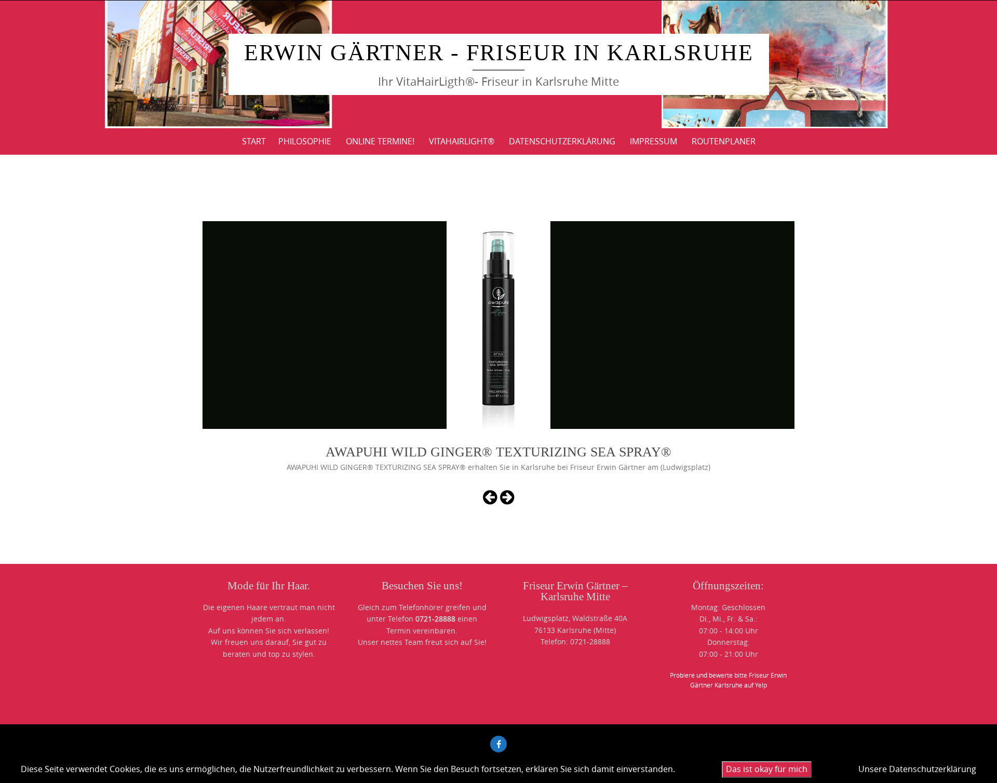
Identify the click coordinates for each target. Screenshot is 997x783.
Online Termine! (380, 141)
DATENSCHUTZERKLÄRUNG (562, 141)
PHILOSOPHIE (304, 141)
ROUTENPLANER (724, 141)
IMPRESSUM (653, 141)
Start (254, 141)
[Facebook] (498, 744)
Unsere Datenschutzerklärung (917, 769)
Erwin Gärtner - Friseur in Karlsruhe (498, 52)
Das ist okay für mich (766, 769)
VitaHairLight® (461, 141)
